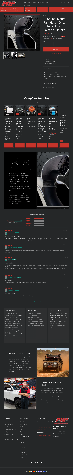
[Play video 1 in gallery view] (21, 55)
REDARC (22, 457)
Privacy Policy (7, 426)
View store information (50, 63)
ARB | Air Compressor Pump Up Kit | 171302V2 (31, 121)
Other (21, 434)
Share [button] (46, 91)
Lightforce (22, 442)
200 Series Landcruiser (26, 424)
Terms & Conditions (8, 424)
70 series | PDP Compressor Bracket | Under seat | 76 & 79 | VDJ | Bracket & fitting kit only (8, 126)
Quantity (45, 41)
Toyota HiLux (23, 429)
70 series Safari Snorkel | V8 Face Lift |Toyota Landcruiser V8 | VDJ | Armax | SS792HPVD (42, 125)
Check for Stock (56, 53)
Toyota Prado (23, 431)
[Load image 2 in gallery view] (14, 55)
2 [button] (34, 301)
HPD (21, 449)
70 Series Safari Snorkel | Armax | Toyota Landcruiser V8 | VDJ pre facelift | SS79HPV (19, 125)
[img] (8, 230)
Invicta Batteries (24, 454)
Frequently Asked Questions (10, 429)
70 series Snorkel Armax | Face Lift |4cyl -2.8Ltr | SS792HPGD (64, 121)
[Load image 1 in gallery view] (7, 55)
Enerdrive (22, 439)
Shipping (51, 38)
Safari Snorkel (23, 452)
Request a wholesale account (11, 436)
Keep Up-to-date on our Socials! (11, 439)
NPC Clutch (23, 447)
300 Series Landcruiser (26, 426)
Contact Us (6, 421)
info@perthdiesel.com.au (44, 435)
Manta (12, 193)
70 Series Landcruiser (25, 421)
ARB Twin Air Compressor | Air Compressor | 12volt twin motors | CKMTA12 (53, 124)
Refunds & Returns (8, 434)
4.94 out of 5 (18, 221)
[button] (29, 2)
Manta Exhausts (24, 444)
